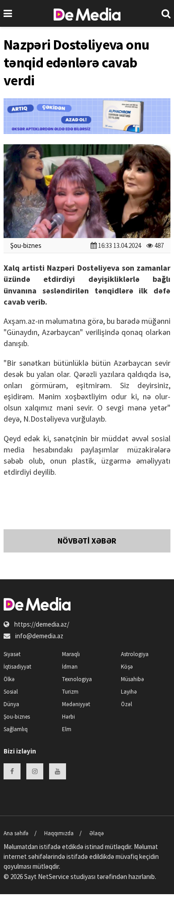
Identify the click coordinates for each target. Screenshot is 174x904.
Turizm (70, 691)
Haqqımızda (59, 833)
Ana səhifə (16, 833)
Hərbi (68, 716)
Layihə (129, 691)
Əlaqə (96, 833)
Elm (66, 729)
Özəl (126, 704)
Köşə (127, 666)
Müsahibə (132, 679)
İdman (70, 666)
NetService (53, 876)
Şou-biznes (25, 245)
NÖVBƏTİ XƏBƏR (87, 541)
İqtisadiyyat (17, 666)
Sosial (11, 691)
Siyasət (12, 654)
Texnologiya (77, 679)
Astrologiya (135, 654)
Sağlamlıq (16, 729)
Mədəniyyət (76, 704)
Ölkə (9, 679)
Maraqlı (71, 654)
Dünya (11, 704)
